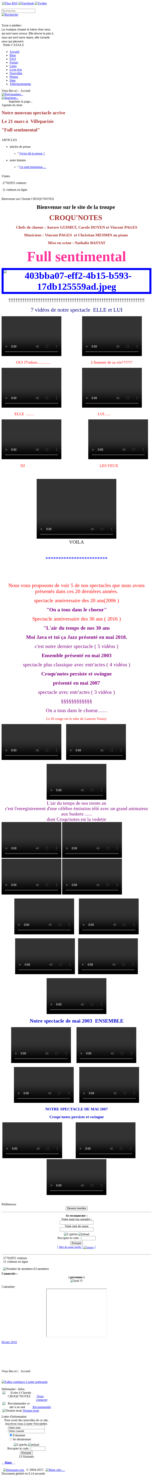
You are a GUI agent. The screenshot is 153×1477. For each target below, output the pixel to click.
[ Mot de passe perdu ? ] (76, 1247)
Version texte (30, 1410)
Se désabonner (22, 1439)
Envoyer (76, 1243)
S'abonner (19, 1435)
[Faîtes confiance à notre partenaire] (25, 1382)
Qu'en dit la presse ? (32, 153)
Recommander (41, 1407)
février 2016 (9, 1342)
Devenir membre (76, 1208)
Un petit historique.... (33, 167)
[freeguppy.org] (14, 1469)
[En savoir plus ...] (55, 1469)
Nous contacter (41, 1398)
